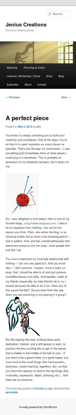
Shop (49, 76)
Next (65, 97)
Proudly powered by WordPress (38, 407)
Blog (61, 76)
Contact (41, 84)
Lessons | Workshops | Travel (23, 76)
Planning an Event (34, 67)
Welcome (12, 67)
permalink (12, 392)
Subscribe (12, 84)
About (27, 84)
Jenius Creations (26, 24)
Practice (39, 388)
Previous (13, 97)
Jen (38, 126)
